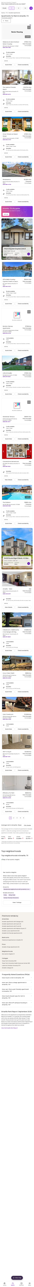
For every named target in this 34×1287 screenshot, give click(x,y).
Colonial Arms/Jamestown (11, 461)
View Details (8, 479)
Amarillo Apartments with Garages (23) (12, 921)
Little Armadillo (7, 373)
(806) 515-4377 (6, 421)
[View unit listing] (28, 254)
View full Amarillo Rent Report (9, 1028)
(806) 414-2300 (7, 678)
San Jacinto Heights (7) (8, 954)
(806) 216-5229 (6, 376)
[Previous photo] (3, 32)
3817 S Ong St (7, 751)
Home (3, 12)
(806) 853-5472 (7, 94)
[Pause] (30, 220)
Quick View (8, 64)
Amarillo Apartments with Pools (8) (11, 926)
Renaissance (7, 179)
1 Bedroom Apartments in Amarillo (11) (12, 940)
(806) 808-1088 (7, 505)
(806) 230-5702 (7, 333)
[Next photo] (30, 32)
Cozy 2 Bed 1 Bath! (8, 673)
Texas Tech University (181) (9, 961)
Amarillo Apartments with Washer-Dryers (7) (14, 928)
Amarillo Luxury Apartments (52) (10, 930)
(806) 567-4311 (6, 756)
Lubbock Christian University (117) (11, 965)
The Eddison (6, 502)
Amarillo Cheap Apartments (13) (10, 947)
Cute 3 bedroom (8, 714)
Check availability (23, 64)
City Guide (27, 825)
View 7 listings (17, 902)
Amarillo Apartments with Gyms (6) (11, 924)
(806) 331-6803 (7, 636)
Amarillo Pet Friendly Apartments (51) (12, 933)
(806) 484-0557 (7, 47)
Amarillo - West (7, 589)
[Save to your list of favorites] (29, 27)
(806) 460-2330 (7, 719)
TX (6, 12)
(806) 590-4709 (7, 184)
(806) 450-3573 (7, 286)
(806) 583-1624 (6, 466)
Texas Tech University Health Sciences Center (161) (16, 963)
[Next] (31, 8)
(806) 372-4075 (7, 797)
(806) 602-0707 (7, 139)
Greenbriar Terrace (9, 416)
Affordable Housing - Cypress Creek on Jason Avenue (10, 281)
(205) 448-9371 (7, 593)
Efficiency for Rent (8, 793)
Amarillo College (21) (7, 967)
